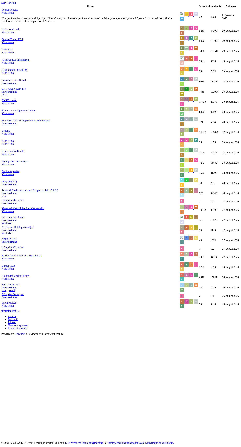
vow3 (12, 290)
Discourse (19, 333)
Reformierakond (10, 29)
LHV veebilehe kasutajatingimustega (84, 442)
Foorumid (13, 319)
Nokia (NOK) (9, 238)
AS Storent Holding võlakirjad (17, 227)
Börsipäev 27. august (13, 247)
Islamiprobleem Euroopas (15, 161)
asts (4, 196)
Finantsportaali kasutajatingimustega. (125, 442)
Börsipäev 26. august (13, 294)
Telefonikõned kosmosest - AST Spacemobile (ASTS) (30, 190)
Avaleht (12, 316)
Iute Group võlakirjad (13, 217)
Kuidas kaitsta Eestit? (13, 151)
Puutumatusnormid (17, 328)
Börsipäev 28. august (13, 200)
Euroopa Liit (8, 265)
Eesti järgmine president (14, 69)
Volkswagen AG (10, 284)
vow (4, 290)
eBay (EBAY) (9, 181)
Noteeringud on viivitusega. (159, 442)
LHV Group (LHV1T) (14, 88)
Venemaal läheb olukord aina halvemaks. (23, 208)
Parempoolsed (9, 302)
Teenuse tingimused (18, 325)
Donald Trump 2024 (12, 39)
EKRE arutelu (9, 100)
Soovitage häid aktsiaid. (14, 80)
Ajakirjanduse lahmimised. (15, 59)
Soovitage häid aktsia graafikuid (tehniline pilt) (26, 120)
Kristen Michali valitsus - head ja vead (21, 255)
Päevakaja (7, 49)
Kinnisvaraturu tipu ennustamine (18, 110)
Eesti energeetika (10, 171)
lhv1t (4, 94)
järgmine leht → (10, 310)
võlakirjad (7, 223)
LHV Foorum (8, 2)
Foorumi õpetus (10, 9)
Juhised (12, 322)
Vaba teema (8, 141)
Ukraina (6, 130)
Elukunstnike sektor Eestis (15, 275)
